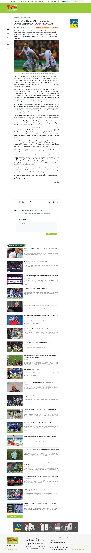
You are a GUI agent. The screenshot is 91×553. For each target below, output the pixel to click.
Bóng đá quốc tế (25, 14)
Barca (42, 210)
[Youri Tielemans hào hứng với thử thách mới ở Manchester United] (15, 481)
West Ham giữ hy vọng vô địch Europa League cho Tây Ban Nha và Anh (35, 213)
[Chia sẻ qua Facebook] (8, 26)
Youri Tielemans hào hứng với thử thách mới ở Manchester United (41, 476)
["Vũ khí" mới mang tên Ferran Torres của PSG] (15, 266)
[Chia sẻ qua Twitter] (8, 29)
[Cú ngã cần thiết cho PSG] (15, 400)
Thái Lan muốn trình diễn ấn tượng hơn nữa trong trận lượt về (40, 409)
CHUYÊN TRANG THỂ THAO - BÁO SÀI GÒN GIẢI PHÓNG (12, 7)
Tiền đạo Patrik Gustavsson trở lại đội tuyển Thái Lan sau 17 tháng (41, 449)
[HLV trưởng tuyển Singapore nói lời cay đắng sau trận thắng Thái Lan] (15, 320)
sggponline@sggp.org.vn (12, 549)
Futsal (32, 14)
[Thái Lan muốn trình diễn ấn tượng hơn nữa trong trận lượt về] (15, 414)
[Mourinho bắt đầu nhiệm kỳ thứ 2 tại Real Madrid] (15, 306)
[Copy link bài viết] (8, 41)
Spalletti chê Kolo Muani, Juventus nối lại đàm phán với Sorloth (40, 248)
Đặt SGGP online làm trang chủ (78, 549)
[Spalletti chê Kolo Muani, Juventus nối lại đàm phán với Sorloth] (15, 253)
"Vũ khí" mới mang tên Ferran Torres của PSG (35, 261)
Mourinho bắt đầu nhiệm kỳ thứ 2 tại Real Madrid (36, 302)
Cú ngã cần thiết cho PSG (30, 396)
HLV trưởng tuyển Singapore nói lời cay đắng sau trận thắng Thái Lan (41, 316)
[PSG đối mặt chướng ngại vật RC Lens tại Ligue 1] (15, 293)
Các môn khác (46, 14)
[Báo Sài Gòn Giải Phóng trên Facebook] (58, 1)
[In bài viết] (8, 37)
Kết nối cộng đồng (56, 14)
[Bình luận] (8, 44)
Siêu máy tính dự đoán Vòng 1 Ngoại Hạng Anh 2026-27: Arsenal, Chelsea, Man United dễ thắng (41, 275)
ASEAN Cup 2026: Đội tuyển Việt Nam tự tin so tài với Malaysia (40, 436)
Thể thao (16, 17)
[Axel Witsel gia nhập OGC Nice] (15, 373)
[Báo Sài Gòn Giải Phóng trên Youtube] (61, 1)
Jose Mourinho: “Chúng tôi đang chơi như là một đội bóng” (39, 382)
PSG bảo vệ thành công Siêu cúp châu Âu (34, 490)
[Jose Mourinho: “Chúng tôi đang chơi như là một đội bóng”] (15, 387)
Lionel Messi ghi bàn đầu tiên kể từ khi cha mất (36, 329)
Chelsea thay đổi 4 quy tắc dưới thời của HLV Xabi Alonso (39, 422)
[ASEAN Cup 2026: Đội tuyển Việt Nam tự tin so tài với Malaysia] (15, 440)
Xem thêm (14, 516)
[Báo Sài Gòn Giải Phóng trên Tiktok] (63, 1)
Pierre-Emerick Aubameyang (27, 210)
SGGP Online (23, 1)
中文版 (47, 1)
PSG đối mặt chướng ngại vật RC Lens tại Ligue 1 (36, 288)
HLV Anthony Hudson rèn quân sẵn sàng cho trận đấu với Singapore (39, 463)
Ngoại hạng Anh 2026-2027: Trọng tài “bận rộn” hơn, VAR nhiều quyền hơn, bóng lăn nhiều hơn (40, 356)
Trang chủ (8, 14)
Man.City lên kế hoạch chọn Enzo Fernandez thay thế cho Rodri (40, 503)
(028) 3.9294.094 (10, 547)
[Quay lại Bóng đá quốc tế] (8, 48)
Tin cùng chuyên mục (15, 245)
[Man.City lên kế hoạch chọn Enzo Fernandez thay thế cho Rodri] (15, 508)
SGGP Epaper (53, 1)
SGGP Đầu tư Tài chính (39, 1)
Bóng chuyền (38, 14)
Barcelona (37, 210)
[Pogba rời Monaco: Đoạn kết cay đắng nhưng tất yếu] (15, 346)
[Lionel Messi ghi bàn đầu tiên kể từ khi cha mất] (15, 333)
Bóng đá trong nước (14, 14)
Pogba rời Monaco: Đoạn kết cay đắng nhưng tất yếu (37, 342)
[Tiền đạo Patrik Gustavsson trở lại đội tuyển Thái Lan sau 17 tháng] (15, 454)
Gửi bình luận (52, 234)
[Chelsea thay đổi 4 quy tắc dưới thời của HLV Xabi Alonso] (15, 427)
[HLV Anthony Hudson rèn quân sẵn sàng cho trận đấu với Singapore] (15, 467)
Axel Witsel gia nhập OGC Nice (32, 369)
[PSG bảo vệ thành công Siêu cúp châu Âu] (15, 494)
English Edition (30, 1)
